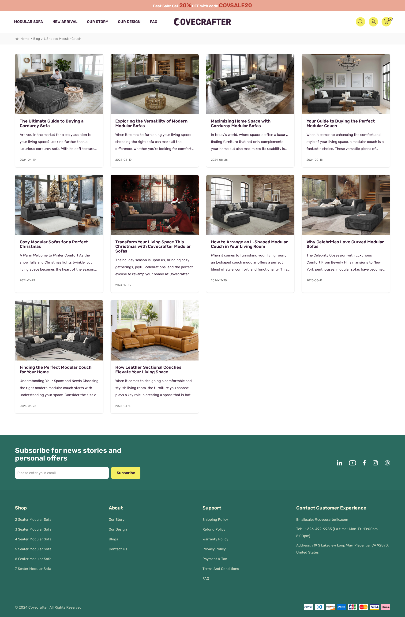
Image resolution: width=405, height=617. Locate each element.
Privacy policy (214, 549)
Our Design (129, 21)
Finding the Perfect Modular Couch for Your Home (56, 370)
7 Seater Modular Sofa (33, 569)
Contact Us (118, 549)
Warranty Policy (215, 539)
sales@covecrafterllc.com (327, 519)
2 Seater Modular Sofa (33, 519)
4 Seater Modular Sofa (33, 539)
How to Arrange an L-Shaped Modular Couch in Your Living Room (249, 244)
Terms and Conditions (220, 569)
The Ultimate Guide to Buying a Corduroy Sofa (51, 123)
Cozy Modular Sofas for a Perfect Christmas (54, 244)
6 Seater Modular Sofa (33, 559)
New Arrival (64, 21)
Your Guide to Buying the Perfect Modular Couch (341, 123)
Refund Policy (213, 529)
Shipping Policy (215, 519)
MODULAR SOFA (28, 21)
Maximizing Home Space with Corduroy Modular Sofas (241, 123)
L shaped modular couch (62, 39)
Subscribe (126, 473)
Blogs (113, 539)
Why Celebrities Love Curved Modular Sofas (345, 244)
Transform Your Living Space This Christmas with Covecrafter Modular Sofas (153, 247)
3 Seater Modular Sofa (33, 529)
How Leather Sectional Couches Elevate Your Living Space (148, 370)
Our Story (97, 21)
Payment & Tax (214, 559)
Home (24, 39)
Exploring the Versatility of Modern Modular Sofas (151, 123)
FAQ (153, 21)
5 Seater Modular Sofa (33, 549)
